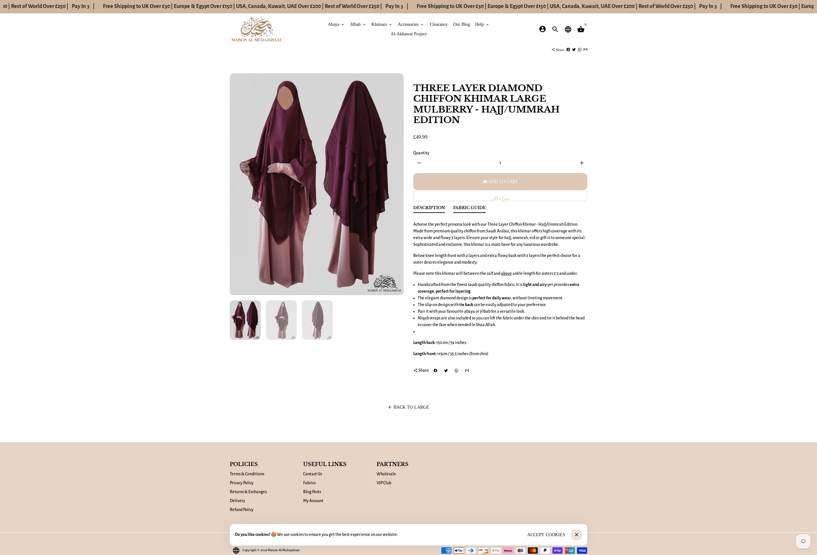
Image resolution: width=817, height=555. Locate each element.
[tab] (429, 209)
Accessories (411, 24)
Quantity (421, 153)
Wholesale (386, 474)
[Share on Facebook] (568, 50)
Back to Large (408, 407)
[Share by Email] (585, 50)
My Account (313, 501)
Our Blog (461, 24)
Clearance (438, 24)
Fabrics (309, 483)
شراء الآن (500, 198)
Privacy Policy (241, 483)
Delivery (237, 501)
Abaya (336, 24)
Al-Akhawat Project (409, 33)
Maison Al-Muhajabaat (284, 550)
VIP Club (384, 483)
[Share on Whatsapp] (579, 50)
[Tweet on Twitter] (574, 50)
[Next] (395, 184)
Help (482, 24)
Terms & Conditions (247, 474)
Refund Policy (241, 510)
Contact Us (312, 474)
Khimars (382, 24)
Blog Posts (312, 492)
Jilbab (358, 24)
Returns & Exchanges (248, 492)
